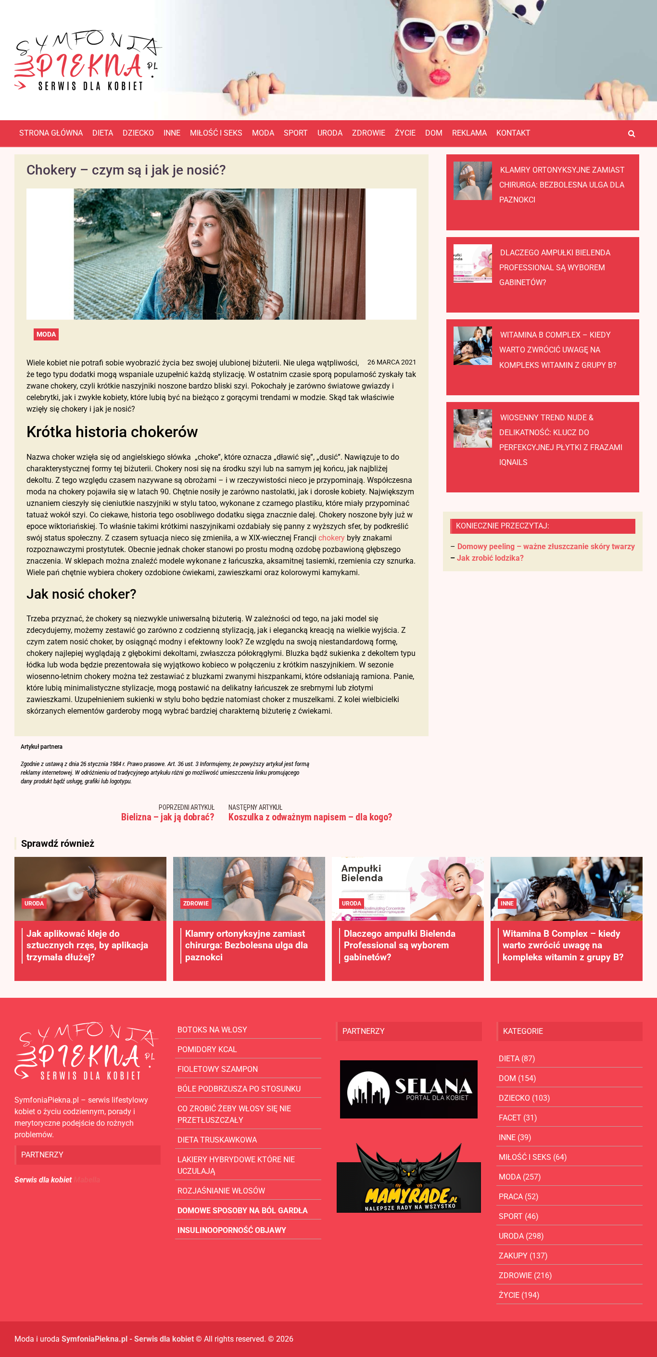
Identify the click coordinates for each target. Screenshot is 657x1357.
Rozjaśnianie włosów (221, 1190)
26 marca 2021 (392, 362)
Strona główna (51, 133)
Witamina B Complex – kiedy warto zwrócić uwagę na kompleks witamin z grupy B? (558, 349)
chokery (331, 537)
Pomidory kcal (207, 1049)
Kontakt (513, 133)
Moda (263, 133)
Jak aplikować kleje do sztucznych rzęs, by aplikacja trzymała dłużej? (87, 945)
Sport (296, 133)
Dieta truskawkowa (217, 1139)
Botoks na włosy (212, 1029)
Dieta (102, 133)
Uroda (329, 133)
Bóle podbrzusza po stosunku (239, 1088)
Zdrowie (368, 133)
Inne (172, 133)
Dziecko (138, 133)
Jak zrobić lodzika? (490, 558)
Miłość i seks (216, 133)
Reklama (469, 133)
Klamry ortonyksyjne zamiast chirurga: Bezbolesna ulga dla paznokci (562, 184)
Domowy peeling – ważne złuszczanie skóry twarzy (546, 546)
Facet (510, 1117)
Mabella (87, 1179)
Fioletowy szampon (217, 1069)
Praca (511, 1196)
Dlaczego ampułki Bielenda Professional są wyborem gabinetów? (554, 267)
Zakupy (513, 1255)
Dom (433, 133)
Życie (405, 133)
